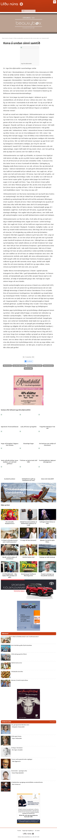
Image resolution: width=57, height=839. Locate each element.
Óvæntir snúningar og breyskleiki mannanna (47, 575)
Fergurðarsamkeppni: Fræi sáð (47, 427)
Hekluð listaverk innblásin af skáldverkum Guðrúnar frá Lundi (28, 523)
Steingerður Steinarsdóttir (18, 727)
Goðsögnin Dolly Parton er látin (47, 522)
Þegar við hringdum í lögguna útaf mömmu (9, 444)
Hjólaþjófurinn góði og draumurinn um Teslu (28, 479)
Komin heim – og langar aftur (19, 770)
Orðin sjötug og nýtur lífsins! (19, 654)
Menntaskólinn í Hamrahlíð (34, 365)
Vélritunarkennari (48, 365)
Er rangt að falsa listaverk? (29, 540)
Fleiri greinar (52, 721)
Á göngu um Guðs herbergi (47, 557)
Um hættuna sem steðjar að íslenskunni (47, 444)
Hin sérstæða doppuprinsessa (9, 522)
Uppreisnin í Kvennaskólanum (9, 426)
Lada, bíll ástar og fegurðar (28, 426)
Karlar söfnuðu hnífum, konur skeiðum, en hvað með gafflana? (9, 462)
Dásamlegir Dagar (28, 443)
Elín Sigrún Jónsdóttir (17, 750)
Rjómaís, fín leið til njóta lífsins (47, 541)
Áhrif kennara (7, 365)
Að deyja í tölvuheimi (17, 747)
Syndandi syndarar (9, 479)
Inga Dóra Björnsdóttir (19, 365)
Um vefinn (37, 830)
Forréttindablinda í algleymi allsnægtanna (47, 461)
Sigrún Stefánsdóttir (17, 738)
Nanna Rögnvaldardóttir (18, 773)
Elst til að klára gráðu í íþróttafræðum (21, 645)
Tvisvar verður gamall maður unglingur (21, 759)
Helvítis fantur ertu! (29, 557)
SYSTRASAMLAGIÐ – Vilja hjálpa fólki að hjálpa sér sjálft (9, 575)
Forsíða (19, 830)
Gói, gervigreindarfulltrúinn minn (20, 725)
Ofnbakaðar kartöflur (17, 671)
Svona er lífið (28, 368)
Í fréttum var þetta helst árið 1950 (28, 461)
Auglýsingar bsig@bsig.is (28, 830)
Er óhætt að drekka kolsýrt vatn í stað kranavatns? (10, 541)
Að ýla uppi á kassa (16, 736)
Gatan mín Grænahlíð (47, 479)
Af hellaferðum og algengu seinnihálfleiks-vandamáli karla (27, 782)
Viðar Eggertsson (16, 761)
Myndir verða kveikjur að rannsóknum (10, 558)
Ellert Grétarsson (16, 784)
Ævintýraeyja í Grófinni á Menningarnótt (28, 575)
